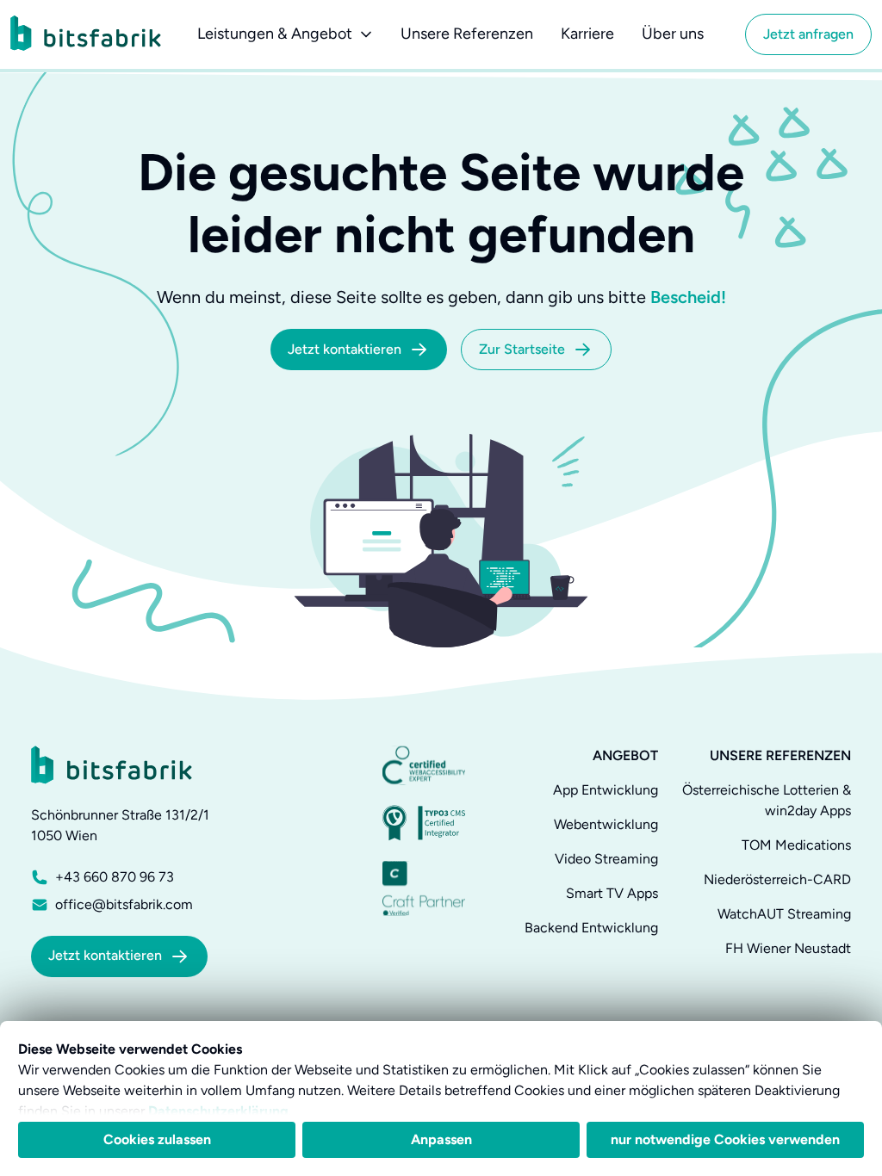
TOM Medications (796, 845)
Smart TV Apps (612, 893)
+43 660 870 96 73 (114, 877)
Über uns (673, 33)
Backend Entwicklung (591, 927)
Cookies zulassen (157, 1139)
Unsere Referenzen (467, 33)
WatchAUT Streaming (784, 914)
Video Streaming (606, 859)
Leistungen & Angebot (274, 33)
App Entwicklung (605, 790)
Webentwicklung (606, 824)
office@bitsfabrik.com (124, 904)
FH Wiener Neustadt (788, 948)
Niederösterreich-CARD (777, 879)
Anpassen (441, 1139)
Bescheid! (688, 297)
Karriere (587, 33)
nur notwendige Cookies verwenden (725, 1139)
